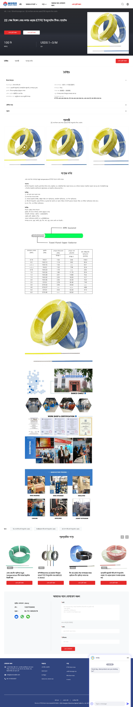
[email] (16, 617)
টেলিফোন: (64, 637)
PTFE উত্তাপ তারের (70, 667)
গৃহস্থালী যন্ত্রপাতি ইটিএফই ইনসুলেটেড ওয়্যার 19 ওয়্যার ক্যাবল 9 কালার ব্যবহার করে (113, 575)
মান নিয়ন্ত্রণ (44, 675)
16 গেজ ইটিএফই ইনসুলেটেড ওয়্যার (21, 529)
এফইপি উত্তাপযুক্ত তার (71, 671)
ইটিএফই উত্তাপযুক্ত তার (18, 11)
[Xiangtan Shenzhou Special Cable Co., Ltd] (10, 3)
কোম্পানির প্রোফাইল (46, 667)
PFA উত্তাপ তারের (70, 675)
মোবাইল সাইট (65, 700)
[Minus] (128, 658)
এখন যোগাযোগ (68, 649)
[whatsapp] (22, 617)
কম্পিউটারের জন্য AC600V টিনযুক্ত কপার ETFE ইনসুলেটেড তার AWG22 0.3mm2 (50, 575)
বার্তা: (63, 602)
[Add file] (91, 703)
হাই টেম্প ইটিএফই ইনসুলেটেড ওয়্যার (70, 529)
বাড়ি (5, 11)
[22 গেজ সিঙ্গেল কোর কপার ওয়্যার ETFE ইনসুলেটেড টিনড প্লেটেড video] (24, 147)
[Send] (127, 703)
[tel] (34, 617)
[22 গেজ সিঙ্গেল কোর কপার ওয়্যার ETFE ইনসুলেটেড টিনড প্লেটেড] (108, 33)
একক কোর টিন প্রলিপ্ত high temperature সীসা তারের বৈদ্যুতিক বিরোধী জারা (18, 575)
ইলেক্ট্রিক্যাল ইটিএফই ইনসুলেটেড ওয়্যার (45, 529)
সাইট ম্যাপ (57, 700)
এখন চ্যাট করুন (12, 32)
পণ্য (9, 11)
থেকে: (63, 627)
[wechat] (28, 617)
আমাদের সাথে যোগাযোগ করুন (47, 679)
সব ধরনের (68, 679)
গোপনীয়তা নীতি (75, 700)
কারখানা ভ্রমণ (44, 671)
